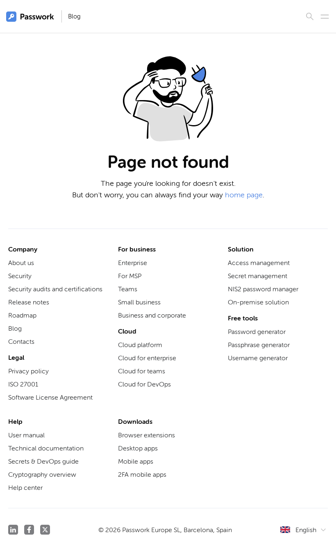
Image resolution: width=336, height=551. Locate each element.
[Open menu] (325, 16)
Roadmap (22, 315)
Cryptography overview (42, 474)
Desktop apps (138, 448)
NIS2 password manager (263, 289)
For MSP (129, 276)
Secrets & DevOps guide (43, 461)
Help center (25, 488)
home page (244, 194)
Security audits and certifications (55, 289)
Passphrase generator (259, 345)
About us (21, 263)
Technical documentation (46, 448)
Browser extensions (146, 435)
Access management (259, 263)
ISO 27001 (23, 384)
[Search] (309, 16)
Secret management (257, 276)
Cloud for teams (141, 371)
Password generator (257, 332)
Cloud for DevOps (144, 384)
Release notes (28, 302)
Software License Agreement (50, 397)
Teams (127, 289)
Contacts (21, 341)
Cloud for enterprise (147, 358)
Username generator (258, 358)
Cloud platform (140, 345)
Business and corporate (152, 315)
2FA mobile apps (142, 474)
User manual (26, 435)
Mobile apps (135, 461)
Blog (74, 16)
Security (20, 276)
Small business (139, 302)
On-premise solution (258, 302)
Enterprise (132, 263)
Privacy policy (28, 371)
